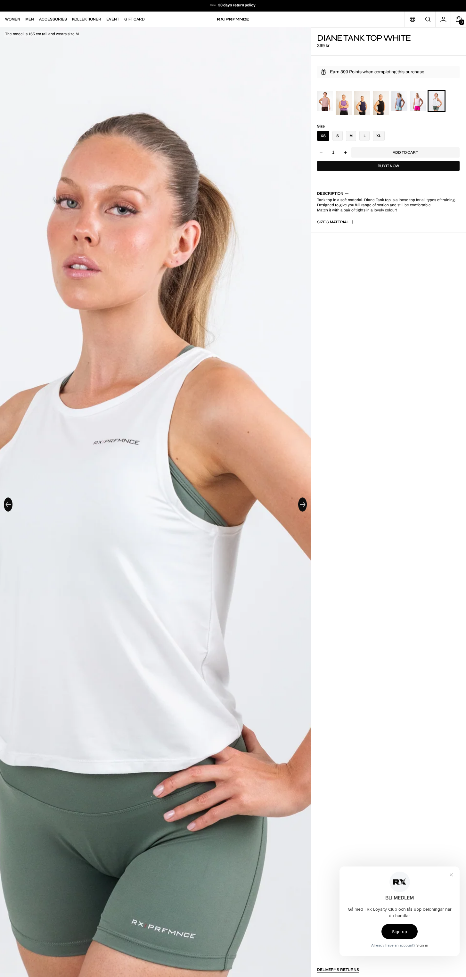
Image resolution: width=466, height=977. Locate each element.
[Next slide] (302, 504)
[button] (427, 19)
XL (378, 136)
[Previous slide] (8, 504)
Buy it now (388, 166)
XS (323, 136)
